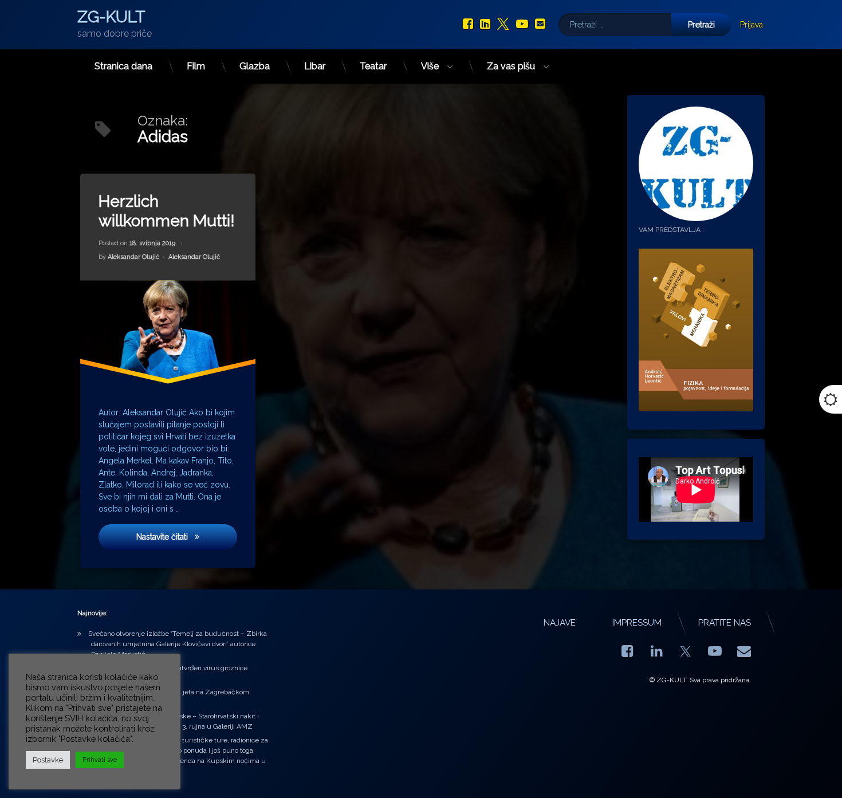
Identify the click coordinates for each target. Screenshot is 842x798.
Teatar (373, 66)
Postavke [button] (48, 760)
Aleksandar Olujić (133, 257)
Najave (560, 623)
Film (196, 66)
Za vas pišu (511, 66)
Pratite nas (724, 623)
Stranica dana (123, 66)
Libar (314, 66)
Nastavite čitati (186, 536)
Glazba (254, 66)
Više (430, 66)
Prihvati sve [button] (99, 760)
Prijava (751, 24)
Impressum (637, 623)
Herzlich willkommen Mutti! (167, 211)
